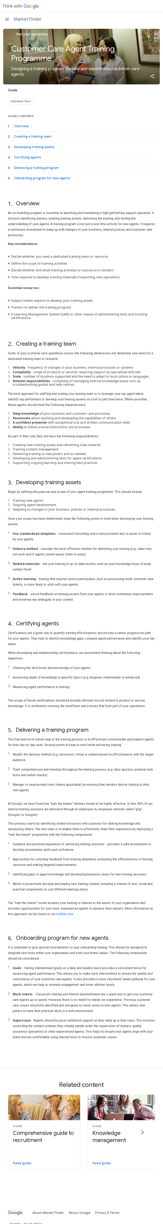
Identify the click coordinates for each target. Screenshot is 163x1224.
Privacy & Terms (107, 1213)
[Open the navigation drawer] (7, 19)
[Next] (142, 1132)
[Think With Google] (20, 6)
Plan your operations (32, 34)
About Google (79, 1213)
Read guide (22, 1163)
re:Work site (64, 914)
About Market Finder (48, 1213)
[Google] (15, 1213)
